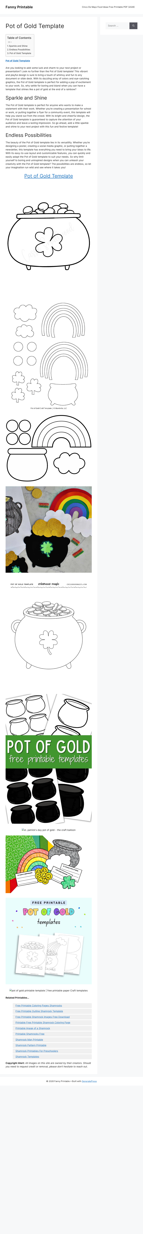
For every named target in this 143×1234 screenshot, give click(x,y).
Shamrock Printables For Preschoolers (37, 1051)
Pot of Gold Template (20, 53)
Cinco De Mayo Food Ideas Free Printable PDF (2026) (108, 7)
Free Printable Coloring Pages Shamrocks (39, 1005)
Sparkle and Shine (18, 46)
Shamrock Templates (27, 1056)
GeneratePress (89, 1081)
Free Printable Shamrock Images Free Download (43, 1017)
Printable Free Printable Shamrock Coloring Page (43, 1022)
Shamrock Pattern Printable (31, 1045)
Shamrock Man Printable (29, 1039)
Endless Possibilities (19, 49)
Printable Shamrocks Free (30, 1033)
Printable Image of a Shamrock (33, 1028)
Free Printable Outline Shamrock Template (39, 1011)
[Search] (133, 25)
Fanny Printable (19, 7)
